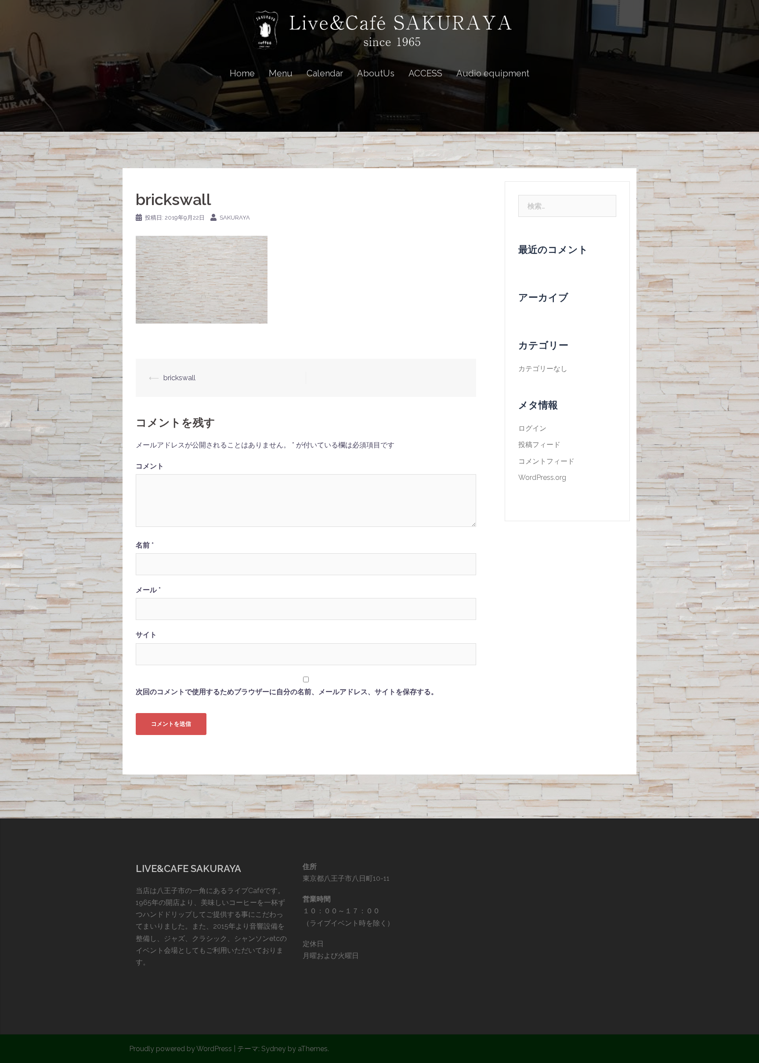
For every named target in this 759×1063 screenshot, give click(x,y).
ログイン (532, 428)
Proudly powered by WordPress (180, 1049)
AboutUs (375, 73)
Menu (281, 73)
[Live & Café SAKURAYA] (379, 33)
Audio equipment (492, 73)
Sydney (273, 1049)
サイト (146, 635)
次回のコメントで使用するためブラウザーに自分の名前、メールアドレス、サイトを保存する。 (287, 692)
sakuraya (235, 217)
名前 (145, 545)
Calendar (325, 73)
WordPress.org (542, 477)
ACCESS (425, 73)
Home (242, 73)
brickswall (179, 378)
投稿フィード (539, 444)
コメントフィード (546, 461)
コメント (150, 466)
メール (148, 590)
